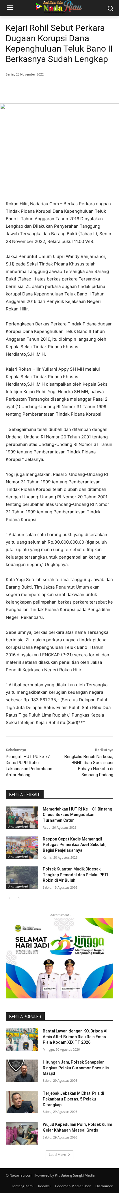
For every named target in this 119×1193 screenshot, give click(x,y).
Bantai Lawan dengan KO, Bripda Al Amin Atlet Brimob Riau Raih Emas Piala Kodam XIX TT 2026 (75, 1037)
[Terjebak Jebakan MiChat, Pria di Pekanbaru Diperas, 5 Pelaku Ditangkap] (22, 1102)
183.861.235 (43, 699)
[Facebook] (30, 89)
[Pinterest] (56, 89)
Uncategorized (18, 826)
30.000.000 (66, 542)
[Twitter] (43, 89)
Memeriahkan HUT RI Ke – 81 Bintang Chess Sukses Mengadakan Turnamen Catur (77, 815)
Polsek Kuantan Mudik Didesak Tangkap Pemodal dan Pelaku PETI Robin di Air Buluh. (75, 875)
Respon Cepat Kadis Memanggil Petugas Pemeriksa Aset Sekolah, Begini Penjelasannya (74, 845)
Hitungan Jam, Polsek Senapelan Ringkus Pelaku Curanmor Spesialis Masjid (76, 1068)
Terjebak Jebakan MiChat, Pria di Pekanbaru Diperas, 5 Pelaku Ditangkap (73, 1099)
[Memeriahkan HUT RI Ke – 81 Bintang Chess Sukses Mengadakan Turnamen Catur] (22, 817)
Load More (57, 1154)
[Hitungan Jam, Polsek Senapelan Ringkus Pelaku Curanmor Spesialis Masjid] (22, 1071)
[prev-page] (9, 898)
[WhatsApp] (69, 89)
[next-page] (18, 898)
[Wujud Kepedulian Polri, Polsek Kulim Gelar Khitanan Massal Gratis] (22, 1133)
